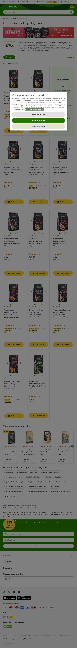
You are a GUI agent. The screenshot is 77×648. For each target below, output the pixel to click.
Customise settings (38, 114)
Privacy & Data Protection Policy (34, 109)
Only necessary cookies (38, 126)
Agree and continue (38, 120)
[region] (38, 111)
